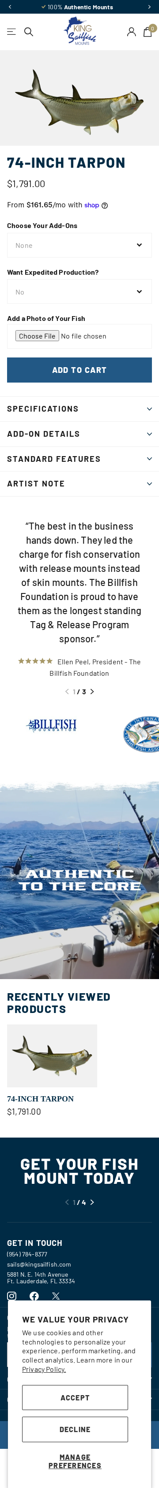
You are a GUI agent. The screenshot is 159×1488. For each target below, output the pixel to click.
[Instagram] (11, 1296)
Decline (75, 1429)
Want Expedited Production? (52, 272)
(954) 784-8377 (27, 1254)
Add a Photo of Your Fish (46, 318)
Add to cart (79, 370)
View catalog (12, 32)
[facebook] (34, 1296)
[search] (29, 32)
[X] (56, 1296)
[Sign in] (131, 31)
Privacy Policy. (44, 1369)
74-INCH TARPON (40, 1098)
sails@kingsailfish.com (39, 1264)
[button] (9, 7)
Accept (75, 1397)
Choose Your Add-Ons (42, 225)
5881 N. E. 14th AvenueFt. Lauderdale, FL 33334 (41, 1278)
